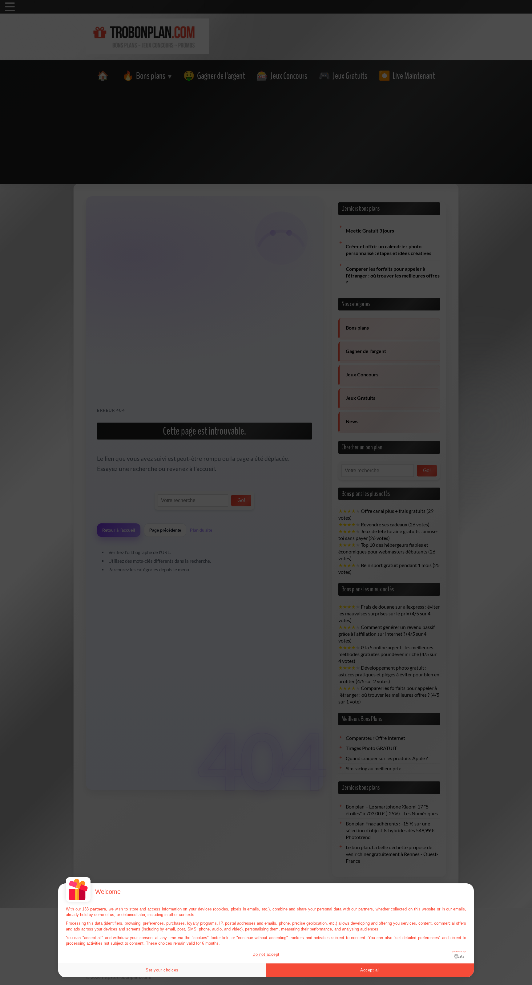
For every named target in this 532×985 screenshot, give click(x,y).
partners (98, 909)
